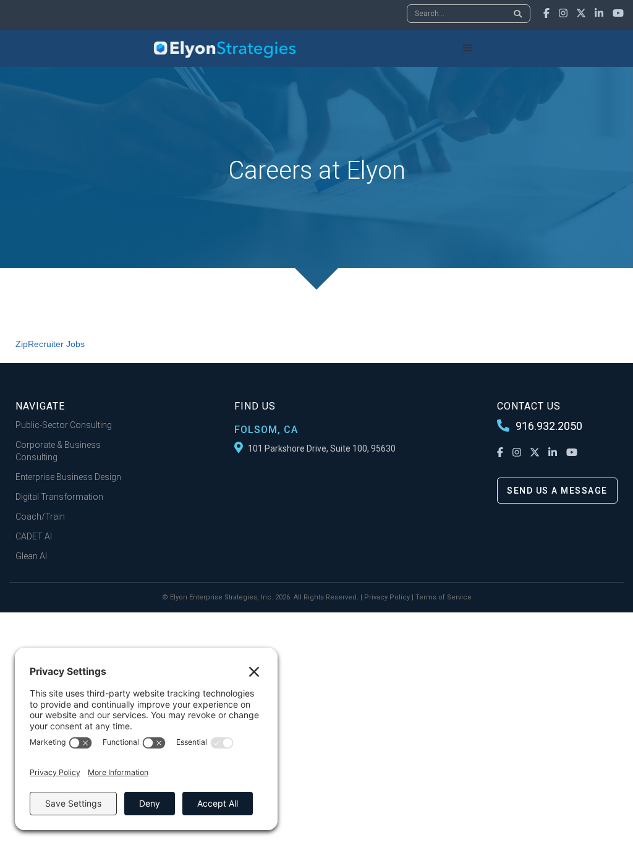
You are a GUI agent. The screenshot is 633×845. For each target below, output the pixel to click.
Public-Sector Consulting (63, 425)
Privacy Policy (387, 597)
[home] (225, 48)
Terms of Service (443, 597)
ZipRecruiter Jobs (50, 344)
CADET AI (33, 536)
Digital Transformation (59, 497)
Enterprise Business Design (68, 477)
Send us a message (557, 490)
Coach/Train (40, 516)
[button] (467, 48)
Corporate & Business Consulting (58, 451)
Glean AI (31, 556)
